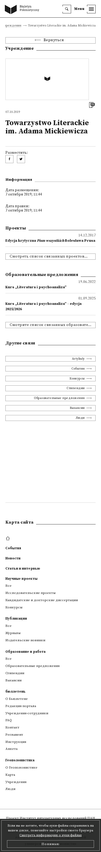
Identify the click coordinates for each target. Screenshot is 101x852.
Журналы (12, 633)
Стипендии (76, 388)
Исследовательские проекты (30, 593)
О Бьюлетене (16, 699)
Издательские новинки (25, 640)
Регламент (14, 734)
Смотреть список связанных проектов (47, 256)
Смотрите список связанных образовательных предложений (53, 325)
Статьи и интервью (22, 568)
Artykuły (78, 359)
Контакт (12, 727)
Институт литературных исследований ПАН (57, 818)
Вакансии (77, 408)
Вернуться (54, 40)
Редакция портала (20, 706)
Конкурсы (77, 379)
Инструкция (15, 742)
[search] (66, 9)
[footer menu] (8, 538)
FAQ (8, 720)
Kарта (10, 775)
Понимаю (50, 844)
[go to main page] (23, 10)
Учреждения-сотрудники (26, 713)
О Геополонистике (21, 767)
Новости (12, 558)
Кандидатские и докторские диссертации (41, 600)
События (78, 369)
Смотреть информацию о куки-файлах (50, 835)
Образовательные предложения (59, 398)
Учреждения (11, 26)
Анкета (11, 749)
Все (8, 586)
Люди (80, 418)
